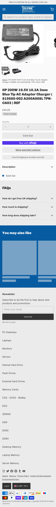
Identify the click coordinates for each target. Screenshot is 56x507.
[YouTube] (23, 471)
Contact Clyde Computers (40, 476)
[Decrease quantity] (5, 127)
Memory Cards (10, 389)
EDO (4, 405)
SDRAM (6, 414)
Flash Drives (9, 373)
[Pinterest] (15, 471)
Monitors (7, 348)
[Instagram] (3, 471)
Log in (6, 486)
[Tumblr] (19, 471)
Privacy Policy (23, 476)
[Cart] (51, 9)
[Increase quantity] (50, 127)
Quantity (5, 122)
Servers (6, 356)
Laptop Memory (11, 455)
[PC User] (28, 9)
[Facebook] (11, 471)
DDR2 (5, 430)
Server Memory (10, 463)
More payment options (28, 149)
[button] (28, 135)
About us (12, 476)
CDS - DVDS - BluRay (14, 397)
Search (5, 476)
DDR (4, 422)
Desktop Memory (11, 446)
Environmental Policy (10, 479)
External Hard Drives (13, 381)
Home (4, 80)
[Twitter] (7, 471)
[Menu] (5, 9)
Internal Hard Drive (12, 364)
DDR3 (5, 438)
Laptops (6, 340)
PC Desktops (9, 332)
